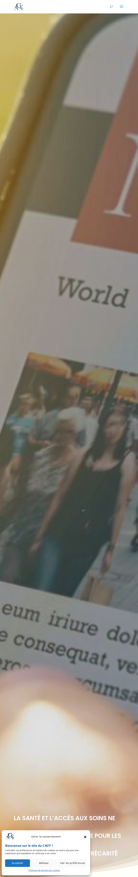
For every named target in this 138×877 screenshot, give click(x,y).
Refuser (44, 863)
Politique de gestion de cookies (44, 870)
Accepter (17, 863)
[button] (85, 837)
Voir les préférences (72, 863)
